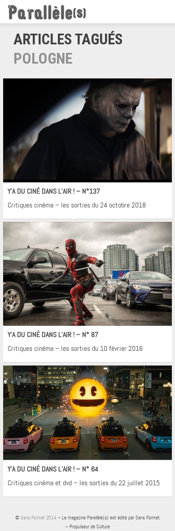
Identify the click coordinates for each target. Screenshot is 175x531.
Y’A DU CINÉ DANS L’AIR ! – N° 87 (53, 334)
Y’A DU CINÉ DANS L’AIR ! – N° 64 (53, 469)
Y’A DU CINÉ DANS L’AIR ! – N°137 (54, 191)
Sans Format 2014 (39, 517)
